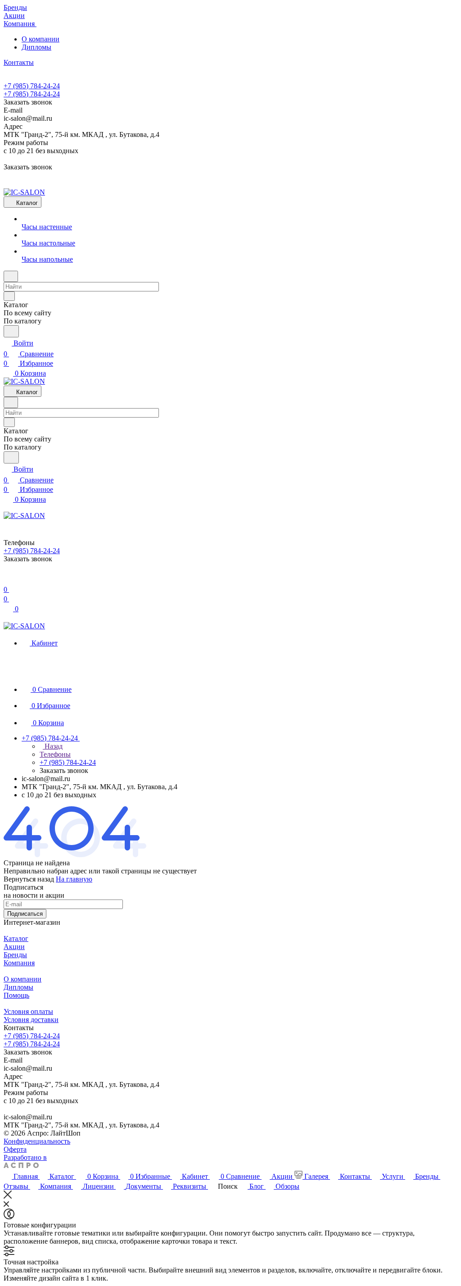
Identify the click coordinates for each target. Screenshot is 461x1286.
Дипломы (36, 47)
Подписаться (25, 913)
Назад (53, 746)
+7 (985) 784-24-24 (32, 86)
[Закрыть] (8, 1196)
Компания (19, 963)
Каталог (16, 938)
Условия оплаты (28, 1011)
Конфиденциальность (37, 1141)
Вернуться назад (29, 879)
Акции (14, 946)
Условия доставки (31, 1019)
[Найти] (11, 331)
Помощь (16, 995)
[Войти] (8, 578)
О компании (40, 39)
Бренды (15, 955)
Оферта (15, 1149)
